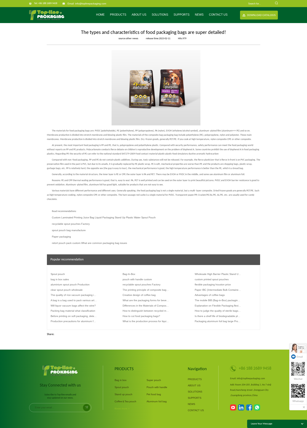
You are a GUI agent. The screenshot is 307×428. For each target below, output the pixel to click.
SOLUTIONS (160, 14)
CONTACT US (218, 14)
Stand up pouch (123, 394)
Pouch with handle (157, 387)
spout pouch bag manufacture (69, 230)
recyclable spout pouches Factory (71, 223)
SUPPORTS (182, 14)
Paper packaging (61, 236)
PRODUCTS (118, 14)
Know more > (122, 408)
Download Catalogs (261, 15)
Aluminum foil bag (157, 401)
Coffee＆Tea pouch (125, 401)
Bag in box (120, 380)
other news (132, 38)
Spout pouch (122, 387)
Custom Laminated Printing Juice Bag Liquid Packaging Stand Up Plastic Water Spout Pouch (104, 217)
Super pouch (154, 380)
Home (100, 14)
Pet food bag (154, 394)
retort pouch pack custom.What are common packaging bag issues (89, 243)
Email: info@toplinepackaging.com (87, 3)
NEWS (199, 14)
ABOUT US (139, 14)
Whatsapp (298, 401)
